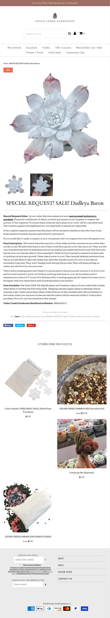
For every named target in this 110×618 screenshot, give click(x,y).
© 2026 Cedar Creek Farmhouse (56, 604)
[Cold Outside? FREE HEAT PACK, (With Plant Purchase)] (28, 379)
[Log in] (74, 33)
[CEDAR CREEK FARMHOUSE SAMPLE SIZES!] (28, 507)
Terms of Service (36, 571)
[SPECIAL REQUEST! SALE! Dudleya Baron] (14, 185)
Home (5, 63)
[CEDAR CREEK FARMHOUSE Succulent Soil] (82, 379)
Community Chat (75, 52)
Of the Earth (54, 52)
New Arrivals (14, 47)
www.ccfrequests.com (93, 238)
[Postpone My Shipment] (82, 443)
